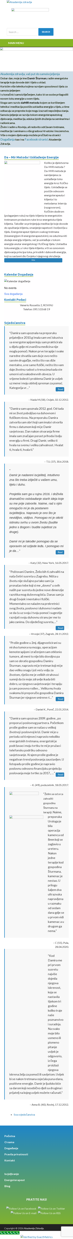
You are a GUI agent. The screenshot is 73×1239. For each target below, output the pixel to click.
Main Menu (16, 42)
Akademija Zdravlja (34, 1228)
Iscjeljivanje (11, 1173)
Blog (7, 1186)
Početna (9, 1136)
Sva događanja (13, 294)
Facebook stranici (36, 139)
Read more (60, 389)
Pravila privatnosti (16, 1154)
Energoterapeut (14, 1180)
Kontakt (9, 1160)
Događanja (7, 139)
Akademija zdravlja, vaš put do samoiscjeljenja (30, 74)
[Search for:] (30, 32)
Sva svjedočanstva (24, 1114)
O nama (9, 1142)
